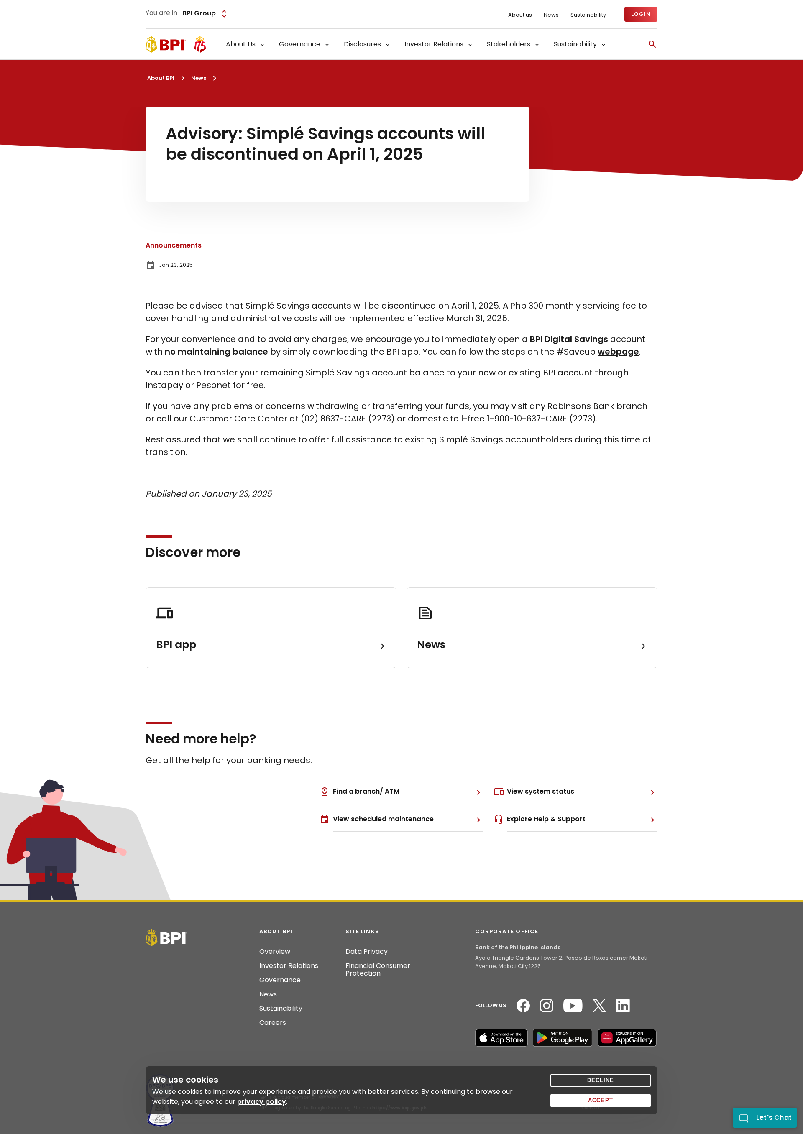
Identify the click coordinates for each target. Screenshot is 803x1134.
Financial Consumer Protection (377, 969)
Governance (280, 980)
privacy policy (261, 1101)
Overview (274, 951)
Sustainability (588, 15)
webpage (618, 352)
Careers (272, 1023)
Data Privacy (366, 951)
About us (520, 15)
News (551, 15)
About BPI (160, 78)
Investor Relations (288, 966)
